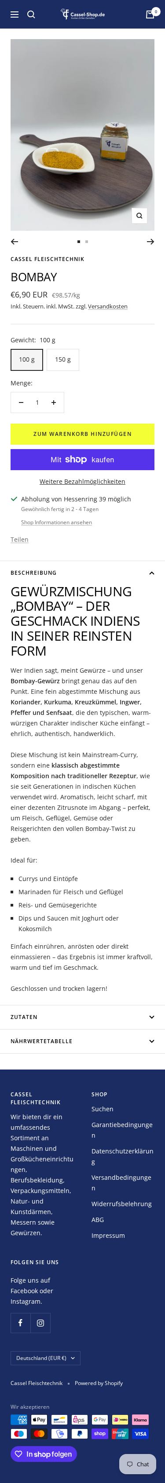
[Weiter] (150, 242)
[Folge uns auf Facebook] (20, 1323)
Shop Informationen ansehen (56, 522)
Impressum (108, 1235)
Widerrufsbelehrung (122, 1204)
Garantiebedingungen (122, 1129)
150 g (63, 359)
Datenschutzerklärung (123, 1156)
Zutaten (24, 1017)
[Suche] (31, 14)
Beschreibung (34, 573)
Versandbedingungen (121, 1182)
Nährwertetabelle (42, 1041)
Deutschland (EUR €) (41, 1358)
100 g (27, 359)
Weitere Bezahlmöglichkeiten (82, 481)
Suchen (103, 1109)
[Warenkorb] (150, 14)
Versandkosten (108, 306)
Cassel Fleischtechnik (47, 259)
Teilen (20, 539)
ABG (98, 1219)
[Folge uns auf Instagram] (40, 1323)
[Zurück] (14, 242)
